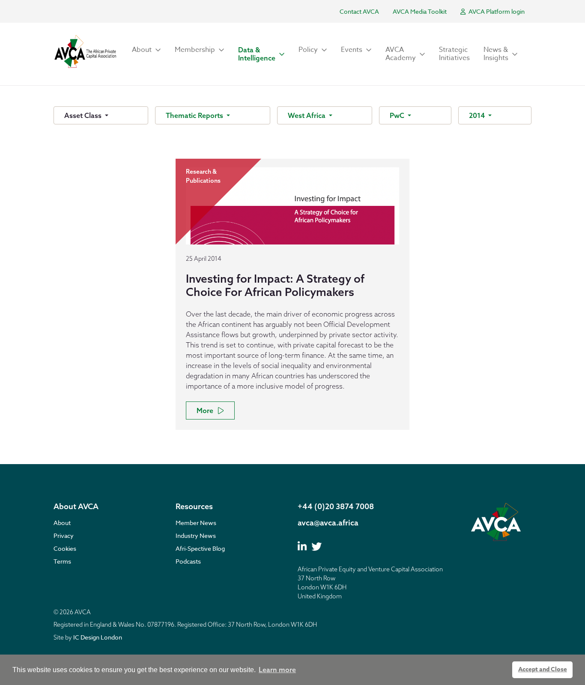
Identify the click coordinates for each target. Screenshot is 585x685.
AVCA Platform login (496, 11)
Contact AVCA (359, 11)
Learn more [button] (277, 669)
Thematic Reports (195, 115)
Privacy (64, 535)
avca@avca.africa (328, 523)
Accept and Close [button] (542, 669)
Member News (196, 523)
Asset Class (83, 115)
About (62, 523)
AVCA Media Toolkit (420, 11)
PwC (398, 115)
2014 (478, 115)
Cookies (65, 548)
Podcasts (188, 561)
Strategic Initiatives (454, 54)
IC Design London (97, 637)
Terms (62, 561)
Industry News (196, 535)
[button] (146, 50)
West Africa (307, 115)
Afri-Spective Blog (200, 548)
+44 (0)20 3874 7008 (336, 506)
